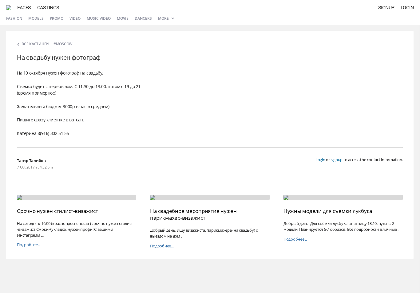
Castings (48, 7)
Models (36, 18)
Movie (123, 18)
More (164, 18)
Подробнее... (28, 244)
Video (75, 18)
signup (337, 159)
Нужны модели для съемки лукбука (327, 210)
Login (407, 7)
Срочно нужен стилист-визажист (57, 210)
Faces (24, 7)
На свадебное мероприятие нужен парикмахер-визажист (193, 214)
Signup (386, 7)
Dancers (143, 18)
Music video (99, 18)
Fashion (14, 18)
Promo (56, 18)
